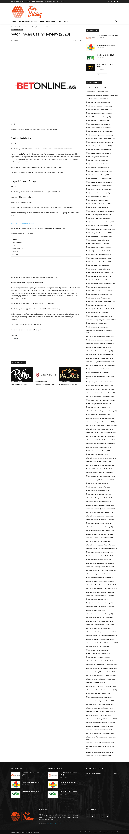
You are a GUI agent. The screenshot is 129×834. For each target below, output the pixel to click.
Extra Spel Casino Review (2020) (104, 733)
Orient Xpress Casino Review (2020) (102, 552)
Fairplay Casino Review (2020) (104, 354)
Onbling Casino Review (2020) (101, 287)
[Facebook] (106, 1)
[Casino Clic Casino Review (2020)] (46, 374)
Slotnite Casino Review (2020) (105, 530)
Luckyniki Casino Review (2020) (104, 343)
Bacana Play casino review (100, 196)
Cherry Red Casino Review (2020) (102, 146)
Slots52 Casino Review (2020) (103, 730)
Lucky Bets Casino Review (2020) (101, 178)
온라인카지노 (90, 530)
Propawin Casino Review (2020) (101, 149)
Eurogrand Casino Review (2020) (104, 704)
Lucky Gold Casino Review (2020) (102, 182)
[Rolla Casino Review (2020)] (22, 374)
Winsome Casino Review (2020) (104, 336)
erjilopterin (89, 320)
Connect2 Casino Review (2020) (101, 128)
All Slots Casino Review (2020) (101, 102)
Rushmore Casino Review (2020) (101, 262)
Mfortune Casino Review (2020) (104, 505)
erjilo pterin (89, 336)
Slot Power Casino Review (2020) (101, 204)
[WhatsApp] (38, 45)
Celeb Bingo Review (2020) (100, 327)
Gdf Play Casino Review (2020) (101, 454)
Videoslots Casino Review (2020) (104, 396)
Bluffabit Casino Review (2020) (104, 358)
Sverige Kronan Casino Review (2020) (106, 458)
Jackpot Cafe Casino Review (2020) (105, 320)
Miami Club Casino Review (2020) (102, 110)
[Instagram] (109, 1)
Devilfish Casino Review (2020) (104, 708)
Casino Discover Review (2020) (101, 305)
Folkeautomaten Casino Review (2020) (103, 229)
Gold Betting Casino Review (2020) (107, 95)
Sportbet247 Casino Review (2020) (102, 273)
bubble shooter (90, 95)
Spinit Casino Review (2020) (100, 312)
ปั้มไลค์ (88, 102)
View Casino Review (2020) (103, 501)
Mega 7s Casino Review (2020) (104, 472)
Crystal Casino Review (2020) (100, 120)
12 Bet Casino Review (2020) (100, 650)
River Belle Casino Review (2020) (102, 225)
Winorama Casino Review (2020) (102, 291)
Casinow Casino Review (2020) (101, 269)
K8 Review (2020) (100, 610)
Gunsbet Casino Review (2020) (101, 414)
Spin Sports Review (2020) (105, 55)
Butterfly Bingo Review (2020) (101, 407)
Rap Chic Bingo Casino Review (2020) (106, 548)
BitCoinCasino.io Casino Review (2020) (103, 302)
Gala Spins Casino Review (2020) (105, 606)
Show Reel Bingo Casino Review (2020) (103, 400)
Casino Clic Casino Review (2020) (44, 384)
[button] (115, 21)
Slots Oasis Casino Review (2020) (102, 106)
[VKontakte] (107, 816)
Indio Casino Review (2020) (103, 756)
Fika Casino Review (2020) (103, 541)
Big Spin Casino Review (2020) (101, 251)
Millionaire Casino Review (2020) (105, 443)
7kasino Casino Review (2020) (101, 218)
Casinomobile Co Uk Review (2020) (102, 523)
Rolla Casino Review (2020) (19, 384)
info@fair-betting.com (54, 824)
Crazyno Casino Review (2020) (101, 451)
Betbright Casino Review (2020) (104, 563)
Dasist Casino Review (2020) (100, 175)
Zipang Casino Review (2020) (103, 498)
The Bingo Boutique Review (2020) (105, 545)
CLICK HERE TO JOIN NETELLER (22, 223)
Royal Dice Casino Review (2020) (101, 186)
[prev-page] (12, 389)
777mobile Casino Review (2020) (104, 743)
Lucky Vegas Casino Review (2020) (102, 236)
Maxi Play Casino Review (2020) (104, 701)
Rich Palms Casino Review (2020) (107, 35)
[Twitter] (111, 1)
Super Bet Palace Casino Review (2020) (103, 283)
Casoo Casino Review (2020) (100, 160)
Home (12, 27)
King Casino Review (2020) (100, 157)
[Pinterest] (34, 45)
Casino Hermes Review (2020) (101, 193)
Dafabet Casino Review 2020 (100, 599)
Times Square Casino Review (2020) (105, 585)
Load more (101, 75)
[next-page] (15, 389)
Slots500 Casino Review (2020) (101, 483)
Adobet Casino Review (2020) (101, 654)
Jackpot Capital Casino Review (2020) (106, 570)
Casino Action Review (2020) (100, 167)
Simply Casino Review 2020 (100, 491)
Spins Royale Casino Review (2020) (102, 577)
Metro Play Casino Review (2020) (105, 440)
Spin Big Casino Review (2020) (104, 516)
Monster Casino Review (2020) (104, 534)
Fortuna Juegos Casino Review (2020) (106, 411)
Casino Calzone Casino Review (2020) (106, 712)
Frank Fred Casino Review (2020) (105, 596)
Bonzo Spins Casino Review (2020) (105, 675)
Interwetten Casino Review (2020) (102, 316)
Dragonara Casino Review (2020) (105, 422)
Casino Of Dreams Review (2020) (105, 509)
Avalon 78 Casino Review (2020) (104, 465)
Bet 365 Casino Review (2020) (101, 693)
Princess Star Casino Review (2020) (102, 603)
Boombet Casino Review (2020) (104, 429)
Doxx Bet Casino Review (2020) (104, 581)
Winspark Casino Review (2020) (98, 88)
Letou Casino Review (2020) (100, 280)
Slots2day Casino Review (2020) (101, 254)
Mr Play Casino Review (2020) (101, 124)
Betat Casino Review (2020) (100, 200)
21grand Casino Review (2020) (101, 207)
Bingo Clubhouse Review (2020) (101, 404)
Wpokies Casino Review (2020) (104, 527)
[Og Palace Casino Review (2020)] (70, 374)
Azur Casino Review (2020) (103, 462)
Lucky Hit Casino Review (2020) (101, 153)
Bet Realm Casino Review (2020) (101, 258)
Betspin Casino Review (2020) (101, 372)
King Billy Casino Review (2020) (104, 480)
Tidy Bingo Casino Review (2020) (104, 389)
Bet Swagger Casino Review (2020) (102, 385)
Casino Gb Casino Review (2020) (104, 418)
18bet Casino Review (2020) (103, 715)
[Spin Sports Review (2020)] (90, 57)
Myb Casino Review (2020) (103, 347)
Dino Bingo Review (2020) (99, 323)
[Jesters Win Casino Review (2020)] (90, 67)
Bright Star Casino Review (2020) (102, 233)
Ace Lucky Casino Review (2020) (101, 215)
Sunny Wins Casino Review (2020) (105, 592)
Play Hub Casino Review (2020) (101, 247)
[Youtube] (117, 1)
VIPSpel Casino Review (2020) (104, 512)
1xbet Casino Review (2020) (103, 447)
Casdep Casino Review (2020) (101, 244)
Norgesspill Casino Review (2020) (102, 697)
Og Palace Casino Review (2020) (68, 384)
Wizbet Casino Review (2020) (100, 240)
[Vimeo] (114, 1)
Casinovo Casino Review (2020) (104, 538)
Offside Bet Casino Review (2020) (105, 365)
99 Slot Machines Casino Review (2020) (103, 476)
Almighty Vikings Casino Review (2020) (103, 138)
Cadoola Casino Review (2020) (104, 351)
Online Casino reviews (21, 27)
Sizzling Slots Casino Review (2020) (105, 722)
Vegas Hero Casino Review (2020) (102, 340)
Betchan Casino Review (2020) (104, 726)
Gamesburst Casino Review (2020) (102, 142)
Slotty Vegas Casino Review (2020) (105, 433)
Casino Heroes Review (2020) (100, 164)
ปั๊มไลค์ (88, 110)
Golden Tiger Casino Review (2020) (102, 131)
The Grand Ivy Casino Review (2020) (106, 425)
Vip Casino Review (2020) (102, 574)
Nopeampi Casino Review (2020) (102, 113)
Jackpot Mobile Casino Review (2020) (103, 309)
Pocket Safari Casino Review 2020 (105, 393)
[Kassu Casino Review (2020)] (90, 47)
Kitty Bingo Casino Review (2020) (105, 520)
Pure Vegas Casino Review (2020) (102, 559)
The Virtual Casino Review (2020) (102, 189)
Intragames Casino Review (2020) (102, 171)
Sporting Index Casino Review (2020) (103, 222)
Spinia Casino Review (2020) (100, 369)
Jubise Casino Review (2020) (100, 265)
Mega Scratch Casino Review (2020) (102, 382)
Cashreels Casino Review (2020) (101, 494)
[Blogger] (88, 816)
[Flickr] (97, 816)
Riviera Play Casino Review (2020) (102, 469)
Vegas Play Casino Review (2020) (104, 362)
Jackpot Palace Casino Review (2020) (106, 588)
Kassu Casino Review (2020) (106, 45)
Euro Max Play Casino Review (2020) (105, 686)
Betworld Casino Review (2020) (101, 276)
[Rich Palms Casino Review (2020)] (90, 37)
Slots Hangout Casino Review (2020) (103, 211)
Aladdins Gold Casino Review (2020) (106, 690)
